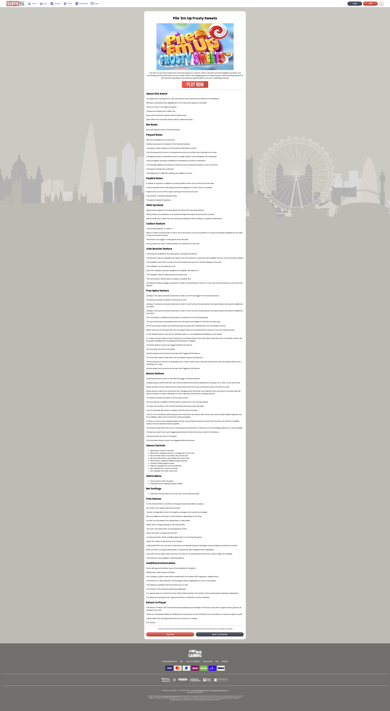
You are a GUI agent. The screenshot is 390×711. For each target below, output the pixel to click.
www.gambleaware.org (200, 690)
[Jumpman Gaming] (195, 656)
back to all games (220, 634)
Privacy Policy (208, 661)
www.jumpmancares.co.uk (219, 690)
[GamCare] (165, 679)
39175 (151, 698)
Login (355, 3)
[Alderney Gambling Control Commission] (221, 679)
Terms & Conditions (193, 661)
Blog (217, 661)
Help (181, 661)
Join (370, 3)
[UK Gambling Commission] (195, 679)
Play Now (170, 634)
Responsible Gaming (169, 661)
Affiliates (225, 661)
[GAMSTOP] (182, 679)
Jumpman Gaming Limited (170, 696)
